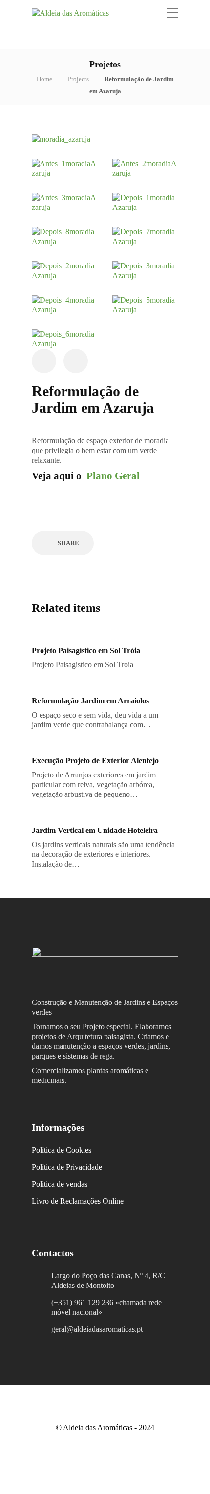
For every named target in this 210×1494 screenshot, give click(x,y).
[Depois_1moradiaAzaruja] (145, 202)
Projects (78, 79)
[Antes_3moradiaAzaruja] (65, 202)
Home (44, 79)
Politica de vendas (59, 1184)
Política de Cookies (61, 1150)
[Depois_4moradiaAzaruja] (65, 304)
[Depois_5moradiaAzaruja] (145, 304)
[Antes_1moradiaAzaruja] (65, 168)
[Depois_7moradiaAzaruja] (145, 236)
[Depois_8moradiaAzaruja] (65, 236)
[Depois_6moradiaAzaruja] (65, 338)
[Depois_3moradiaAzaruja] (145, 270)
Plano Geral (113, 476)
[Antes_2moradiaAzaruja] (145, 168)
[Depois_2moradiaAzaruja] (65, 270)
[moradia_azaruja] (61, 138)
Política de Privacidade (67, 1167)
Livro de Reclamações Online (78, 1201)
